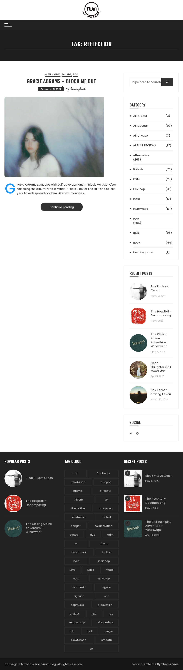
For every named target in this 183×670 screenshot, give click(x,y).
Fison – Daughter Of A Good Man (161, 367)
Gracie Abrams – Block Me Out (61, 81)
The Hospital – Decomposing (161, 313)
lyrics (90, 570)
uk (91, 648)
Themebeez (169, 664)
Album (79, 499)
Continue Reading (62, 207)
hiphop (107, 552)
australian (78, 517)
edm (110, 535)
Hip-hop (139, 189)
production (105, 605)
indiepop (104, 561)
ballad (107, 517)
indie (76, 561)
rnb (72, 631)
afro (75, 473)
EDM (136, 179)
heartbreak (78, 552)
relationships (105, 622)
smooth (106, 640)
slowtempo (78, 640)
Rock (136, 243)
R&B (136, 233)
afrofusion (78, 482)
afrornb (77, 491)
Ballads (66, 74)
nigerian (79, 596)
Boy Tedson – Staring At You (161, 392)
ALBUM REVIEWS (144, 145)
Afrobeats (140, 126)
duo (92, 535)
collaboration (103, 526)
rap (111, 613)
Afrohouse (140, 135)
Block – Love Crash (160, 288)
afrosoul (105, 491)
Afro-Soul (140, 116)
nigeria (106, 587)
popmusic (77, 605)
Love (73, 570)
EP (76, 543)
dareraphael (77, 89)
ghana (104, 543)
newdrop (104, 578)
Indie (136, 199)
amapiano (106, 508)
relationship (77, 622)
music (109, 570)
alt (106, 499)
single (109, 631)
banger (75, 526)
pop (106, 596)
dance (74, 535)
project (74, 613)
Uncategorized (143, 252)
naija (76, 578)
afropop (106, 482)
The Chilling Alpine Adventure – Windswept (160, 340)
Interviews (140, 209)
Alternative (52, 74)
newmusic (78, 587)
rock (90, 631)
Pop (75, 74)
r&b (94, 613)
